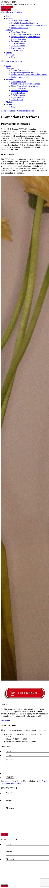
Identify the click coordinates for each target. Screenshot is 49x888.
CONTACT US (7, 7)
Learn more (5, 720)
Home (3, 111)
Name (9, 793)
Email (9, 800)
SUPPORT (6, 9)
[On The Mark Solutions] (11, 12)
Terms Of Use (15, 783)
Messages (10, 808)
